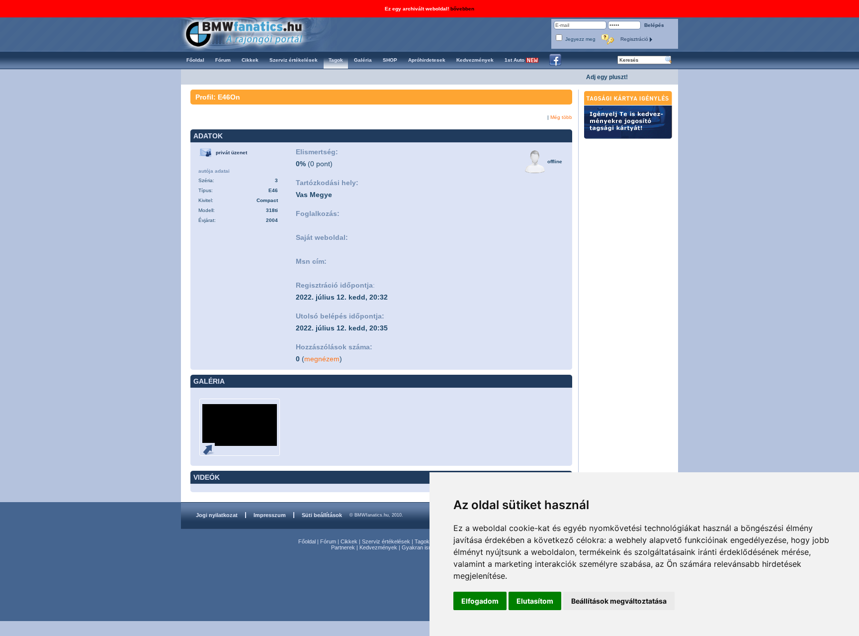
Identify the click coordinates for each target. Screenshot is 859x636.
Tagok (422, 541)
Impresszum (270, 515)
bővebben (462, 8)
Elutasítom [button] (534, 601)
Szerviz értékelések (386, 541)
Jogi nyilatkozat (217, 515)
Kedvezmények (378, 547)
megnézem (322, 359)
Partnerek (343, 547)
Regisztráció (635, 39)
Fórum (328, 541)
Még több (561, 117)
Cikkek (349, 541)
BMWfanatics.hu (255, 33)
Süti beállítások (322, 515)
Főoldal (307, 541)
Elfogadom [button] (480, 601)
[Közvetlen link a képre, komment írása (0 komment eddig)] (212, 449)
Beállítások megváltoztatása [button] (619, 601)
